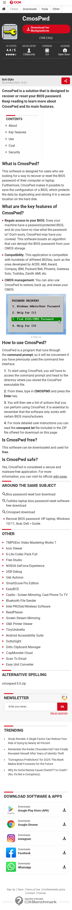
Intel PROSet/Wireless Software (28, 606)
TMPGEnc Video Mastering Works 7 (31, 542)
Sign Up (11, 889)
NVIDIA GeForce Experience (25, 566)
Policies (41, 893)
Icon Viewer (14, 548)
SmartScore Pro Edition (22, 583)
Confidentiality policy (53, 889)
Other (56, 9)
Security (14, 152)
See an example (58, 713)
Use (11, 139)
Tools (44, 9)
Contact (30, 893)
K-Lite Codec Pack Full (21, 554)
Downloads (30, 9)
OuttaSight (13, 641)
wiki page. (60, 476)
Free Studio (14, 560)
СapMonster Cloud (19, 653)
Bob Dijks (8, 79)
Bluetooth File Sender (21, 601)
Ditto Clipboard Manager (23, 647)
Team (21, 889)
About (13, 126)
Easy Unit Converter (19, 664)
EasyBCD (12, 589)
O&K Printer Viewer (19, 624)
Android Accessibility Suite (24, 635)
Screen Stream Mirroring (23, 618)
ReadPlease (14, 612)
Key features (17, 132)
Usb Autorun (14, 577)
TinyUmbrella (15, 630)
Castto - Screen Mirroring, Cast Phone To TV (37, 595)
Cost (12, 146)
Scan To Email (16, 659)
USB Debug (14, 572)
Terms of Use (33, 889)
